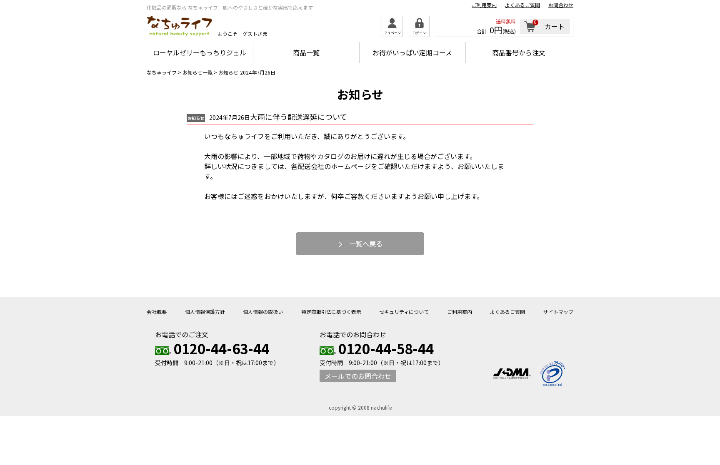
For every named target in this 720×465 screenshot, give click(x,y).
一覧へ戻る (365, 244)
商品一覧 (306, 52)
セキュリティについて (404, 311)
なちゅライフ (162, 72)
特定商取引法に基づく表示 (331, 311)
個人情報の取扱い (263, 311)
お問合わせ (560, 4)
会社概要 (157, 311)
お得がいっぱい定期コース (412, 52)
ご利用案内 (484, 4)
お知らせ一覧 (197, 72)
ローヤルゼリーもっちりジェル (199, 52)
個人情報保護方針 (205, 311)
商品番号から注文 (518, 52)
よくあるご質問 (522, 4)
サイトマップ (558, 311)
